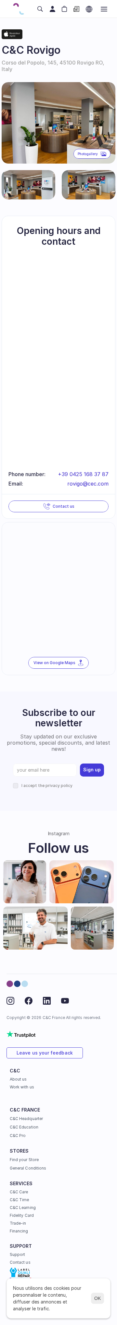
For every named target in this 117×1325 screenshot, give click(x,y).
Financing (19, 1231)
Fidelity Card (22, 1215)
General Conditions (28, 1168)
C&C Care (19, 1191)
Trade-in (18, 1223)
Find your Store (24, 1159)
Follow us (58, 847)
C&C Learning (23, 1207)
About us (18, 1079)
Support (17, 1254)
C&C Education (24, 1127)
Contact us (20, 1262)
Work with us (22, 1087)
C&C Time (19, 1199)
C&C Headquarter (26, 1118)
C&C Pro (18, 1135)
